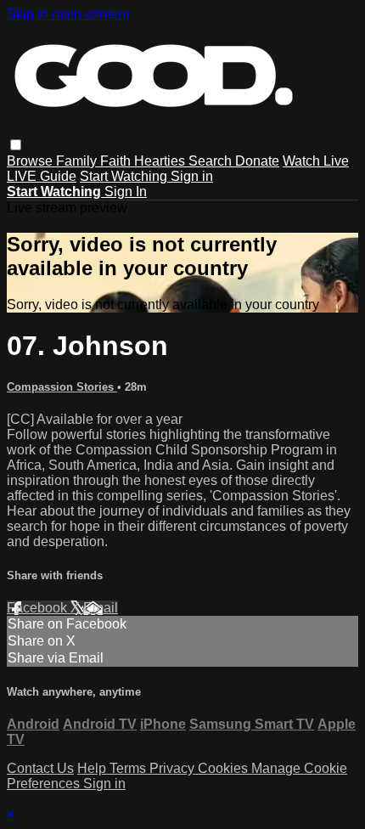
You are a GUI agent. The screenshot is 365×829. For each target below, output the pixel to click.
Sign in (192, 176)
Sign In (125, 191)
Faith (117, 161)
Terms (129, 768)
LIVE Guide (41, 176)
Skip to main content (68, 14)
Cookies (224, 768)
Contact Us (40, 768)
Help (93, 768)
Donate (257, 161)
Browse (31, 161)
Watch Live (316, 161)
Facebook (38, 608)
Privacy (173, 768)
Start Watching (125, 176)
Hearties (161, 161)
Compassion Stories (62, 387)
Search (211, 161)
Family (78, 161)
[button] (15, 144)
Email (100, 608)
